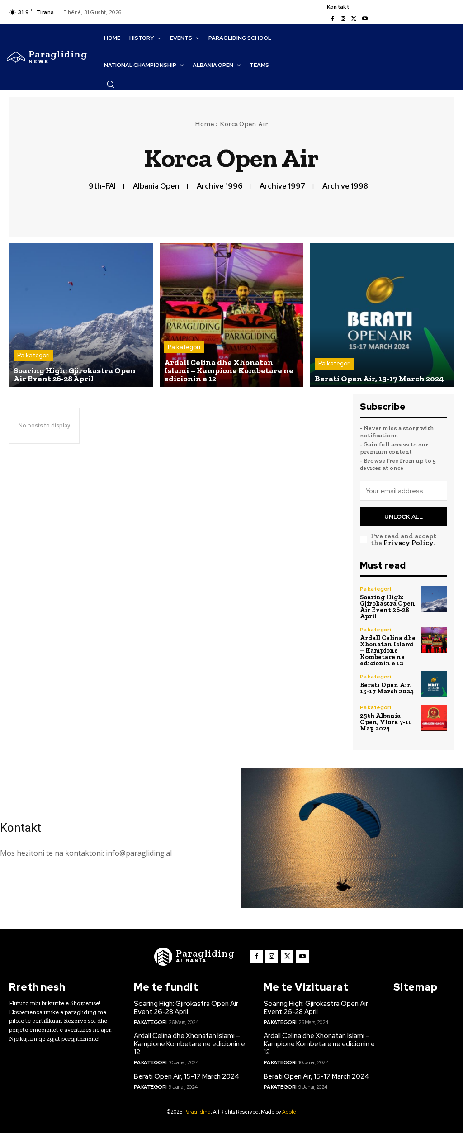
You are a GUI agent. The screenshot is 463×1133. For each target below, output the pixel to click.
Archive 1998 (345, 186)
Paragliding (197, 1112)
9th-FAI (102, 186)
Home (204, 124)
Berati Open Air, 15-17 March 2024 (387, 688)
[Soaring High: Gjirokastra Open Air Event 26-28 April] (81, 315)
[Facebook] (332, 19)
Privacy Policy (408, 543)
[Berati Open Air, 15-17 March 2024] (382, 315)
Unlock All (403, 517)
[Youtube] (364, 19)
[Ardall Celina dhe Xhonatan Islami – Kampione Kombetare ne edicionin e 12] (231, 315)
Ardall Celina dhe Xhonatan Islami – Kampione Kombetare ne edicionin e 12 (388, 650)
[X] (354, 19)
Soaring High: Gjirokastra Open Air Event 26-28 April (387, 606)
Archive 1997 (282, 186)
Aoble (289, 1112)
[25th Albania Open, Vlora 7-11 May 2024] (434, 718)
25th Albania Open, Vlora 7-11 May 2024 (385, 722)
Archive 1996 (219, 186)
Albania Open (156, 186)
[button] (110, 84)
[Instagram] (343, 19)
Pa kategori (33, 355)
